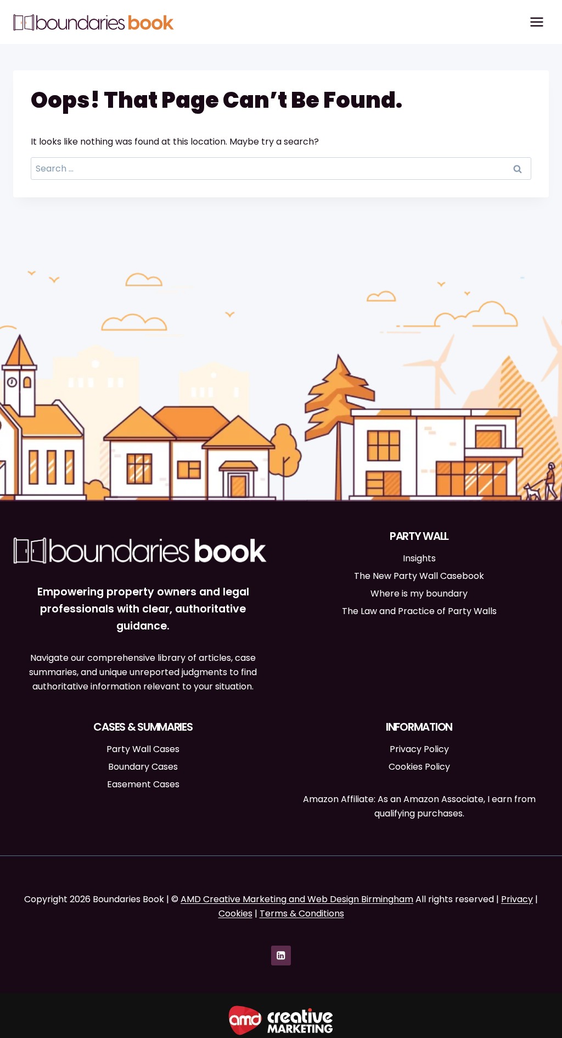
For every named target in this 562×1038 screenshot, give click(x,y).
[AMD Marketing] (281, 1020)
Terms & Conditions (302, 913)
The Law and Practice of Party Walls (419, 611)
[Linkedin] (280, 955)
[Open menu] (536, 21)
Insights (419, 558)
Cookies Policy (419, 766)
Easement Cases (143, 784)
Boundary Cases (143, 766)
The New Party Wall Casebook (419, 576)
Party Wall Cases (142, 749)
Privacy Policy (419, 749)
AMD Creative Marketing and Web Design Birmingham (297, 899)
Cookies (235, 913)
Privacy (517, 899)
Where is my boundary (419, 593)
